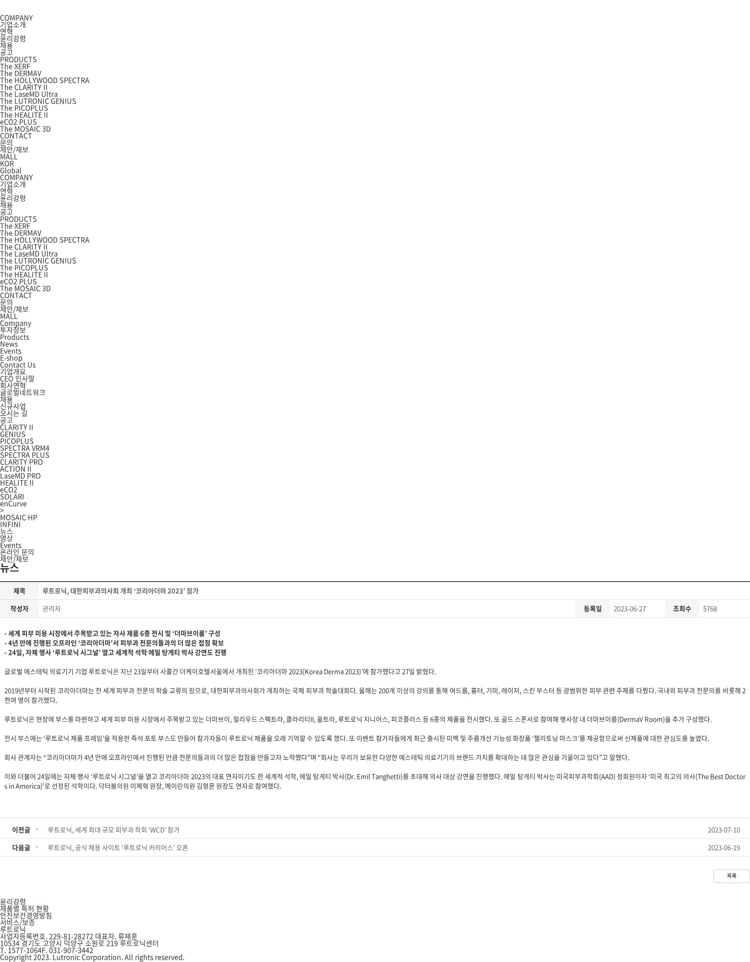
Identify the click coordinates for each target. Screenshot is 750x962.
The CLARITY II (24, 87)
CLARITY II (16, 427)
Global (11, 170)
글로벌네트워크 (23, 392)
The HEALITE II (24, 114)
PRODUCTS (18, 59)
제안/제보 (14, 149)
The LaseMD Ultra (29, 93)
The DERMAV (20, 73)
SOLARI (12, 496)
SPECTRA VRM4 (24, 447)
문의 (6, 142)
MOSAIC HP (18, 517)
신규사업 (13, 406)
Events (10, 350)
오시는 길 (14, 413)
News (9, 343)
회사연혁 (13, 385)
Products (14, 336)
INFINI (10, 524)
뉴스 (6, 531)
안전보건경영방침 (26, 915)
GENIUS (13, 434)
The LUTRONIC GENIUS (38, 100)
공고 (6, 52)
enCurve (13, 503)
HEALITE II (17, 482)
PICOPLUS (17, 440)
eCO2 (8, 489)
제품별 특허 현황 (24, 908)
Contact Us (18, 364)
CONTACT (16, 135)
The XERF (15, 66)
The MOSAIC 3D (25, 128)
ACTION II (16, 468)
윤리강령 (13, 38)
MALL (9, 156)
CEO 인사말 (17, 378)
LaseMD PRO (20, 475)
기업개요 (13, 371)
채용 (6, 45)
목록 (732, 876)
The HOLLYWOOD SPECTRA (44, 80)
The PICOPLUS (24, 107)
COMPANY (16, 17)
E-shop (11, 357)
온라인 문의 (17, 551)
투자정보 (13, 329)
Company (15, 322)
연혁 (6, 31)
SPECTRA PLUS (24, 454)
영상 (6, 538)
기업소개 (13, 24)
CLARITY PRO (21, 461)
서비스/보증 (17, 922)
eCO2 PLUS (18, 121)
